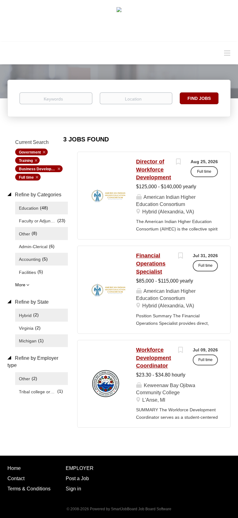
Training (26, 161)
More (20, 284)
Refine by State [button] (31, 302)
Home (14, 468)
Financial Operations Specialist (150, 263)
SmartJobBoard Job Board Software (141, 509)
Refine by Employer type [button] (32, 361)
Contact (15, 478)
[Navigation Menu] (227, 52)
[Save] (178, 162)
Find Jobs (199, 98)
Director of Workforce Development (153, 170)
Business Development (39, 169)
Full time (26, 177)
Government (30, 152)
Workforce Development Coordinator (153, 358)
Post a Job (77, 478)
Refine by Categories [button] (37, 194)
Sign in (73, 488)
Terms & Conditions (29, 488)
